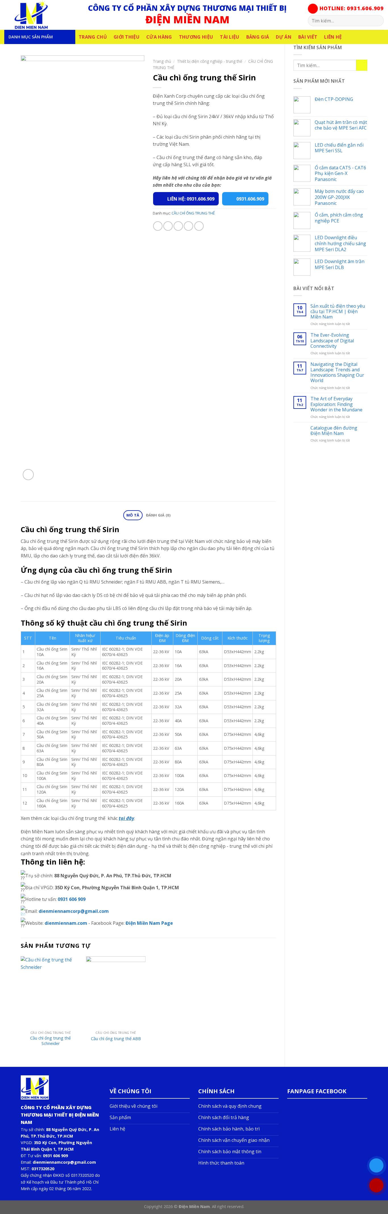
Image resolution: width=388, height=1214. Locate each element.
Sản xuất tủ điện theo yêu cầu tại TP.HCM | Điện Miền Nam (337, 311)
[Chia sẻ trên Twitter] (168, 226)
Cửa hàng (159, 37)
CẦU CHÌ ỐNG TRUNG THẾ (193, 213)
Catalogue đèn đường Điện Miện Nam (333, 430)
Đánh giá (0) (158, 515)
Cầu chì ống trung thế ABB (116, 1038)
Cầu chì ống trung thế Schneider (50, 1041)
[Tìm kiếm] (377, 20)
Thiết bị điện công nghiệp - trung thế (209, 61)
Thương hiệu (196, 37)
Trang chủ (93, 37)
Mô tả (132, 515)
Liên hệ (333, 37)
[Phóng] (28, 474)
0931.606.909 (250, 199)
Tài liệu (229, 37)
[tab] (133, 515)
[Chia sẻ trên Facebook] (157, 226)
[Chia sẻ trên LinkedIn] (199, 226)
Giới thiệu (126, 37)
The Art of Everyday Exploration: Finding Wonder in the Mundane (336, 404)
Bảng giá (257, 37)
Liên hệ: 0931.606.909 (190, 199)
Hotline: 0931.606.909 (351, 8)
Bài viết (308, 37)
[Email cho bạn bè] (178, 226)
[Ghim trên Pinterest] (188, 226)
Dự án (283, 37)
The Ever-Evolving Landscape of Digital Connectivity (332, 340)
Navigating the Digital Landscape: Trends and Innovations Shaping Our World (337, 373)
